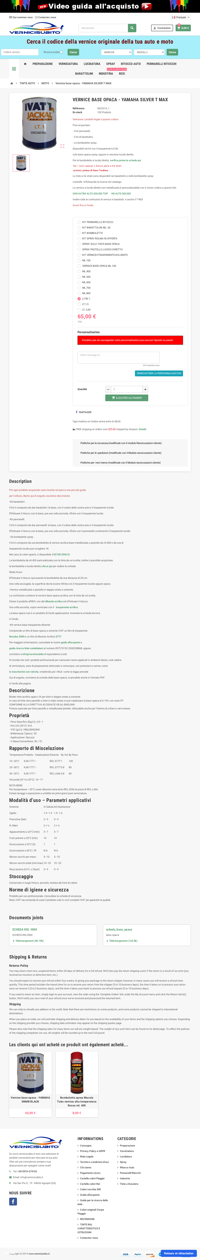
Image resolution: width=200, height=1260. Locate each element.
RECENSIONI (87, 1219)
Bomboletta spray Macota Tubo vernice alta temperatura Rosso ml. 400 (76, 1101)
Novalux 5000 (16, 636)
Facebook (13, 1201)
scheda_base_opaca (119, 929)
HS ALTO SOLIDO (121, 193)
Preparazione (43, 64)
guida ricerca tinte (19, 648)
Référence (78, 108)
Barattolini (84, 73)
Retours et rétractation (178, 1253)
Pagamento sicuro (90, 1172)
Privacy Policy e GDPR (92, 1151)
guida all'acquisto (70, 642)
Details (142, 429)
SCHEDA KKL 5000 (24, 929)
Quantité (82, 389)
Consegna (85, 1145)
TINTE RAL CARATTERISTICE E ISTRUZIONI (89, 1228)
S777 (58, 636)
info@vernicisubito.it (34, 654)
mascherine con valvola (25, 671)
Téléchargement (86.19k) (28, 940)
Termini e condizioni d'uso (94, 1162)
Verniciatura (68, 64)
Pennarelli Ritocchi (161, 64)
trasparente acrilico (66, 607)
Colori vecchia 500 (90, 1189)
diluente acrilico (54, 601)
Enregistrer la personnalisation (159, 373)
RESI (121, 72)
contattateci (36, 648)
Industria (106, 73)
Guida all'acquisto (90, 1194)
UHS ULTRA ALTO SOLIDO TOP (90, 193)
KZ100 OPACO (62, 554)
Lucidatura (92, 64)
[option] (30, 1084)
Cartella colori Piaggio (92, 1178)
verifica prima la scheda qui (125, 160)
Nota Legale (86, 1156)
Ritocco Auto (131, 64)
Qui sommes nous (22, 17)
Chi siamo (85, 1167)
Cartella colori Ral (90, 1183)
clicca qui (47, 566)
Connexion (162, 28)
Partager (84, 412)
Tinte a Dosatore (129, 1183)
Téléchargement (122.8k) (122, 940)
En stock (77, 112)
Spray (110, 64)
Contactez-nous (47, 17)
